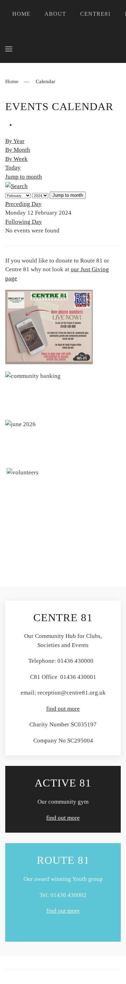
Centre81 (95, 14)
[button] (8, 49)
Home (21, 14)
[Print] (18, 125)
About (55, 14)
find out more (63, 708)
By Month (17, 149)
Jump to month (23, 176)
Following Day (23, 221)
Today (13, 167)
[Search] (16, 185)
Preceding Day (23, 204)
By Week (16, 159)
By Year (14, 141)
